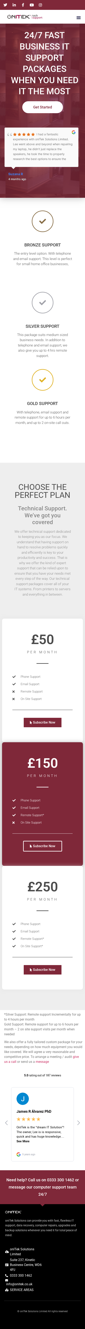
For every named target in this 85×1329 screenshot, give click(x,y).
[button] (78, 17)
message (42, 1062)
